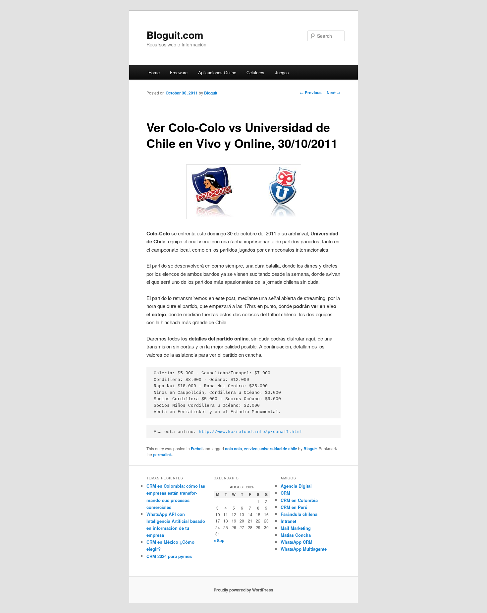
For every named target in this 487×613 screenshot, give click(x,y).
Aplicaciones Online (217, 72)
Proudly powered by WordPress (243, 590)
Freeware (179, 72)
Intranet (288, 521)
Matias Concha (296, 535)
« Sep (219, 540)
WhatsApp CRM (296, 542)
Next (334, 92)
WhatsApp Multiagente (304, 549)
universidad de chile (278, 449)
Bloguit (210, 93)
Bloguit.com (174, 35)
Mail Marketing (296, 528)
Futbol (196, 449)
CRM (285, 493)
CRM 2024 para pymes (169, 556)
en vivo (250, 449)
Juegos (282, 72)
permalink (162, 455)
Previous (311, 92)
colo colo (233, 449)
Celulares (255, 72)
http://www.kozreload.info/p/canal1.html (250, 431)
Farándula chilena (299, 514)
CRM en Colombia (299, 500)
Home (154, 72)
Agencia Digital (296, 486)
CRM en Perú (294, 507)
